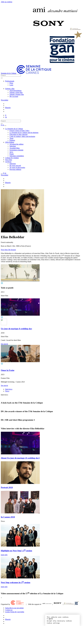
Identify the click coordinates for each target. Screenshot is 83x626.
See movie (4, 344)
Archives (8, 162)
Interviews (8, 389)
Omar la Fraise (7, 370)
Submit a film (9, 89)
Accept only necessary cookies (59, 621)
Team (11, 138)
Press (11, 83)
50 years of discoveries (17, 167)
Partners (12, 140)
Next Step (8, 160)
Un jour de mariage (16, 329)
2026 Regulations (16, 90)
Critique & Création (12, 158)
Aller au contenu (6, 2)
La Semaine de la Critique (14, 129)
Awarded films (15, 148)
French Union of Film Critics (19, 130)
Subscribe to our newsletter (14, 608)
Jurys (11, 152)
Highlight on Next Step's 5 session (16, 551)
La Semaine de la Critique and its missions (24, 132)
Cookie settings (53, 623)
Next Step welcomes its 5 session (15, 582)
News (7, 391)
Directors (13, 164)
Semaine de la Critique (8, 73)
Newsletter (4, 100)
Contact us (8, 610)
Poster (12, 154)
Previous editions (15, 169)
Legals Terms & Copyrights (14, 612)
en (6, 117)
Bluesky (8, 108)
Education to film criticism (18, 134)
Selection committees (17, 156)
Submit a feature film (17, 94)
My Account (14, 96)
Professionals (9, 81)
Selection (13, 146)
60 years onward (15, 165)
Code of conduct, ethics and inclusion (22, 136)
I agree (50, 619)
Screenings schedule (16, 150)
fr (5, 115)
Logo (11, 85)
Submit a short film (16, 92)
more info (4, 555)
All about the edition (16, 144)
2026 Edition (9, 142)
